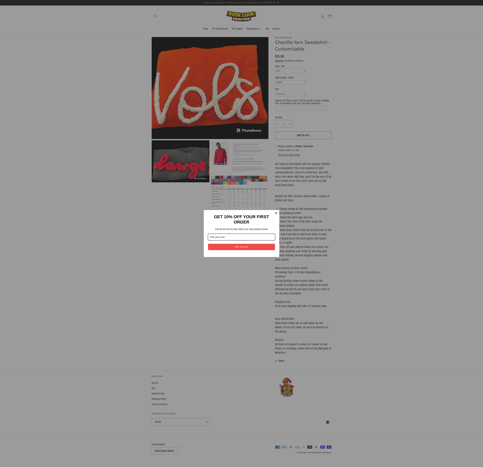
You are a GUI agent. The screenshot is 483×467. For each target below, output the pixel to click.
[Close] (276, 213)
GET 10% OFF (241, 247)
